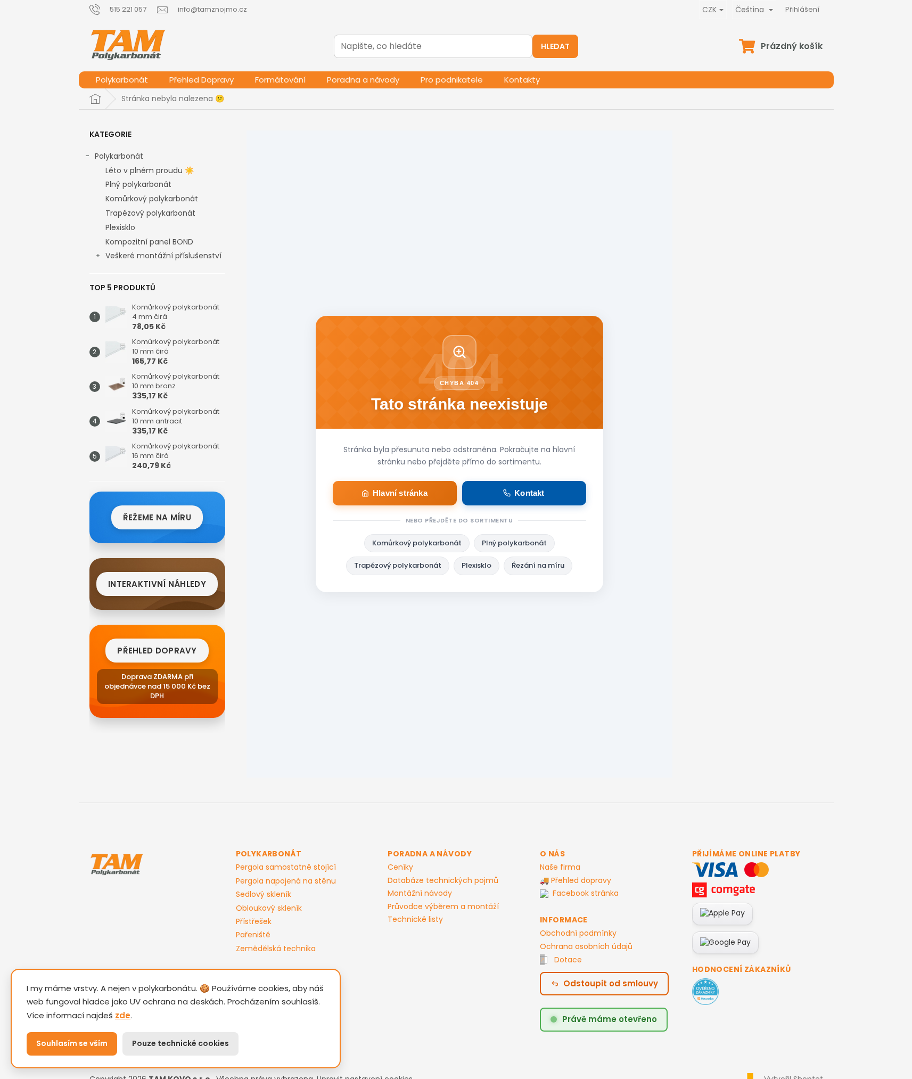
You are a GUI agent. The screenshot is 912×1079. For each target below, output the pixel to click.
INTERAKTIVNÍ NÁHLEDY (157, 584)
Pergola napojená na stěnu (286, 881)
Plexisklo (120, 227)
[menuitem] (122, 79)
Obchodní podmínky (578, 933)
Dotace (568, 959)
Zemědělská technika (276, 949)
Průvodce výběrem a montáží (443, 906)
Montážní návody (420, 893)
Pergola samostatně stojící (286, 867)
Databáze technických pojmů (443, 880)
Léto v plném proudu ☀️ (149, 170)
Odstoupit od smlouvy (610, 983)
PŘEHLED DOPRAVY (157, 650)
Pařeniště (253, 935)
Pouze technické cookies (180, 1043)
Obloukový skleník (269, 908)
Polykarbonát (119, 156)
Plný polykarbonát (138, 184)
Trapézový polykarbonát (150, 213)
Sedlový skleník (263, 894)
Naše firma (560, 867)
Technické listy (415, 919)
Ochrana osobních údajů (586, 946)
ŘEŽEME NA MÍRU (157, 517)
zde (122, 1015)
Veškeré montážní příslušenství (163, 255)
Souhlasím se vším (72, 1043)
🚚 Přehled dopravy (575, 880)
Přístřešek (254, 922)
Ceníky (400, 867)
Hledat (555, 46)
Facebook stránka (586, 893)
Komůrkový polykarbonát (151, 198)
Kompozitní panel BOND (149, 241)
